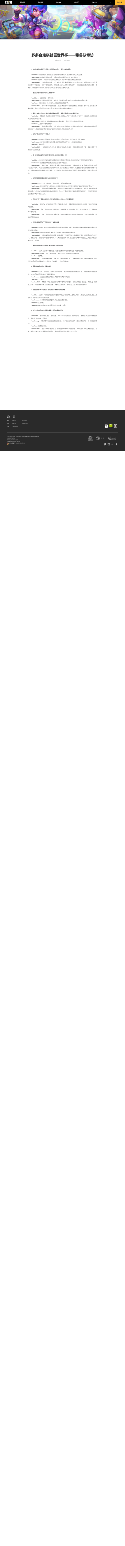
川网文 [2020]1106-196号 (13, 441)
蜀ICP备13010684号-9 (12, 440)
